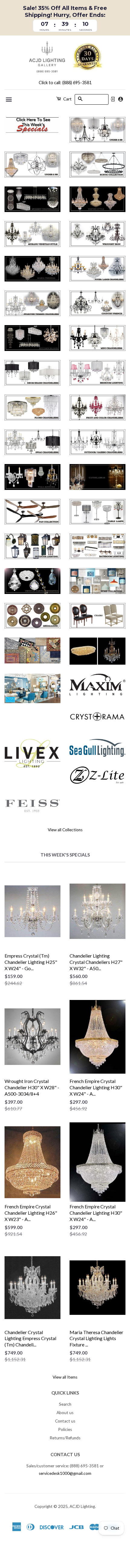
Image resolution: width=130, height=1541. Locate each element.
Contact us (65, 1421)
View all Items (65, 1377)
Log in (113, 99)
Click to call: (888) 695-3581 (65, 82)
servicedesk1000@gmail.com (65, 1473)
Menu (9, 99)
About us (65, 1412)
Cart (67, 98)
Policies (65, 1429)
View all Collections (65, 829)
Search (65, 1404)
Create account (120, 99)
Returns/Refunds (65, 1437)
